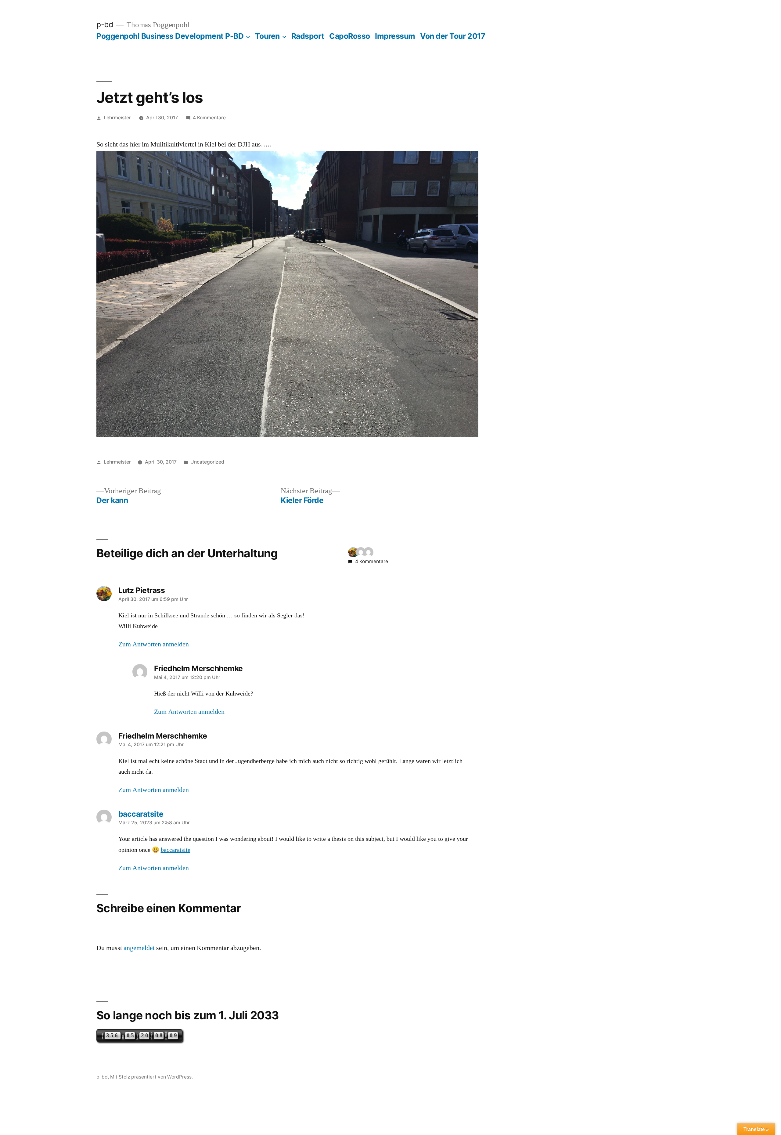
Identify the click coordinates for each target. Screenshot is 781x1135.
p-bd (104, 24)
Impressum (395, 36)
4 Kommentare (209, 118)
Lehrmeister (117, 118)
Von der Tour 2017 (452, 36)
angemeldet (139, 948)
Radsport (307, 36)
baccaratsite (175, 850)
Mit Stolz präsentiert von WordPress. (151, 1077)
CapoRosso (349, 36)
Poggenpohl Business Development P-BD (169, 36)
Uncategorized (207, 462)
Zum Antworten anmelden (153, 644)
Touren (267, 36)
